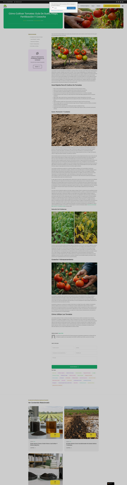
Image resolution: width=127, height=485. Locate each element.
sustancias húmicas (91, 382)
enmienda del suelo (83, 382)
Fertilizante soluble (61, 206)
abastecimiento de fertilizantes (57, 385)
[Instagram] (118, 2)
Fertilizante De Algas (64, 375)
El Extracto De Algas (55, 375)
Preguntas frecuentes (88, 375)
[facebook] (116, 2)
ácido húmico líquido (92, 377)
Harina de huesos (80, 375)
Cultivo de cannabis (72, 375)
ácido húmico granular (83, 377)
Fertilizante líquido (75, 377)
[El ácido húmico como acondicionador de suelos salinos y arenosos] (81, 406)
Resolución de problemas (35, 41)
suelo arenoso (69, 380)
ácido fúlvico (76, 382)
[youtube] (120, 2)
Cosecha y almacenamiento (34, 43)
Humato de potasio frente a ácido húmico (65, 382)
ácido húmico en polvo (56, 380)
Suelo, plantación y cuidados (35, 39)
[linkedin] (122, 2)
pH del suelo (62, 377)
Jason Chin (24, 20)
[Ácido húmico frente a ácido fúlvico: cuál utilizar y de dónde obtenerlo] (45, 406)
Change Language (71, 8)
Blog (34, 441)
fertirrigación (54, 382)
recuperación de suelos (87, 380)
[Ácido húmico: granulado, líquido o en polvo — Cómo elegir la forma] (45, 454)
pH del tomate (68, 377)
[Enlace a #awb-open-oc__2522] (122, 5)
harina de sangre (55, 377)
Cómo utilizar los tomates (34, 46)
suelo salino (63, 380)
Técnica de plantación (37, 20)
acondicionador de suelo (77, 380)
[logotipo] (8, 4)
